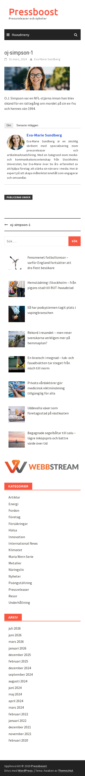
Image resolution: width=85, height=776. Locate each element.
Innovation (16, 537)
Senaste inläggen (27, 125)
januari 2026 (17, 648)
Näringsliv (16, 569)
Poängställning (20, 583)
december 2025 (19, 655)
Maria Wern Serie (20, 556)
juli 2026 (14, 628)
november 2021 (19, 734)
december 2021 (19, 727)
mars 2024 (16, 707)
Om (9, 125)
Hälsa (12, 530)
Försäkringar (18, 523)
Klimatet (15, 550)
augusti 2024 (17, 681)
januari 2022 (17, 720)
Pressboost (33, 12)
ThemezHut (65, 771)
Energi (13, 504)
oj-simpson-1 (20, 224)
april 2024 (15, 701)
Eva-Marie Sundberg (47, 59)
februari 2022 (18, 714)
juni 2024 (15, 687)
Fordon (13, 510)
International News (23, 543)
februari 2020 (18, 740)
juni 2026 (15, 635)
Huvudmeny (20, 34)
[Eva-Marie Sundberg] (15, 142)
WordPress (25, 771)
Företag (14, 517)
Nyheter (14, 576)
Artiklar (14, 497)
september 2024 (20, 674)
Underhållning (19, 602)
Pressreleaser (18, 589)
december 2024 (19, 668)
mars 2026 (16, 641)
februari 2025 (18, 661)
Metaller (14, 563)
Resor (12, 596)
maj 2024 (15, 694)
